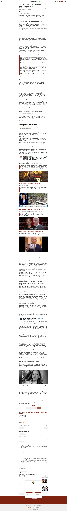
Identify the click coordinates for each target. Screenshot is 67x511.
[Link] (18, 21)
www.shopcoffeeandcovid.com (28, 420)
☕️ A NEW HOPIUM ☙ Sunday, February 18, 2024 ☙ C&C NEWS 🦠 (29, 480)
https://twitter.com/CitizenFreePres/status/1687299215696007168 (32, 209)
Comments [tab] (21, 433)
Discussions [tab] (25, 472)
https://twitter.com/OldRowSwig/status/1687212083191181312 (30, 253)
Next (45, 428)
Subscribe (60, 1)
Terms (35, 505)
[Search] (56, 1)
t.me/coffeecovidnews (27, 418)
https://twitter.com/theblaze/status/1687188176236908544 (30, 183)
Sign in (65, 1)
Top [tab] (20, 472)
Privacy (33, 505)
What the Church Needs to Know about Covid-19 (28, 474)
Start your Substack (31, 507)
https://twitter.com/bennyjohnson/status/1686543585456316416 (31, 231)
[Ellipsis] (47, 440)
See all (21, 493)
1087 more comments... (22, 468)
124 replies (23, 452)
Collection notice (38, 505)
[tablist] (22, 434)
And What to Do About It (22, 475)
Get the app (37, 507)
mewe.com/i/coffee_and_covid (27, 417)
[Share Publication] (57, 1)
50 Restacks (29, 422)
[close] (41, 481)
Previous (22, 428)
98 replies (23, 464)
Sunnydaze (22, 454)
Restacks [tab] (24, 433)
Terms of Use (37, 494)
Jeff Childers (22, 440)
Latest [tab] (22, 472)
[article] (33, 476)
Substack (29, 509)
